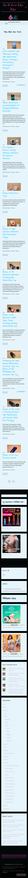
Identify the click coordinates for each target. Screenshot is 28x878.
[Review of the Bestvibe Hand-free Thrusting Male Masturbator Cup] (14, 267)
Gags (6, 722)
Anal (5, 713)
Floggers (8, 734)
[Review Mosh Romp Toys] (14, 188)
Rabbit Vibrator (9, 790)
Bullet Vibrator (9, 768)
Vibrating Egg (9, 799)
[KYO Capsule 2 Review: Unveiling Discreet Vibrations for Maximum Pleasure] (14, 142)
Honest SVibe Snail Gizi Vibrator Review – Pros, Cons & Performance (17, 679)
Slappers (8, 740)
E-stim (7, 775)
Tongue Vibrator (9, 796)
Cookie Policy (4, 872)
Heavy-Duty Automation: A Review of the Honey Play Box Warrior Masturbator (13, 836)
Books (5, 744)
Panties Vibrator (9, 787)
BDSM (5, 716)
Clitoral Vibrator (9, 771)
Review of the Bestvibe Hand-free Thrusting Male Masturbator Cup (11, 276)
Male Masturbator (6, 82)
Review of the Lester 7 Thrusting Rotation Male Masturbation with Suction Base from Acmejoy (11, 415)
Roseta (13, 864)
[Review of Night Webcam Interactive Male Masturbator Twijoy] (14, 224)
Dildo (5, 747)
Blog (4, 704)
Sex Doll (5, 806)
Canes (8, 728)
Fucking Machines (9, 753)
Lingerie (6, 756)
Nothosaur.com (7, 528)
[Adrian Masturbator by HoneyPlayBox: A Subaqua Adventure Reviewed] (14, 97)
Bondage (7, 719)
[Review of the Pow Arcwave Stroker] (14, 450)
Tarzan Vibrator (9, 793)
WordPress (20, 864)
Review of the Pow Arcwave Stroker (10, 456)
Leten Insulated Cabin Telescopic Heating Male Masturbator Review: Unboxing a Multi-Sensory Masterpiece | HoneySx (11, 59)
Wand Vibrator (9, 802)
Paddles (8, 737)
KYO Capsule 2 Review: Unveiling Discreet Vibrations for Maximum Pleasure (10, 153)
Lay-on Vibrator (9, 781)
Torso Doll (6, 809)
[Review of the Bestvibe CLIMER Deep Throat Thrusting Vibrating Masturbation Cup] (14, 310)
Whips (7, 725)
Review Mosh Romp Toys (10, 194)
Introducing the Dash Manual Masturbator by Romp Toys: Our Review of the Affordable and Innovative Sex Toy (11, 367)
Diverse (5, 707)
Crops (7, 731)
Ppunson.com (6, 554)
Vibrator (17, 126)
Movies (6, 759)
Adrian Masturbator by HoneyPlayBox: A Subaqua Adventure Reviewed (11, 106)
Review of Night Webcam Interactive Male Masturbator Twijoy (10, 233)
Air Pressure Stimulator (12, 765)
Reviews (13, 82)
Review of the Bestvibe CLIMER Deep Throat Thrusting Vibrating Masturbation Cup (10, 320)
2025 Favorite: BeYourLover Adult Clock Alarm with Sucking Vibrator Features (16, 691)
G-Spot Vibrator (9, 778)
